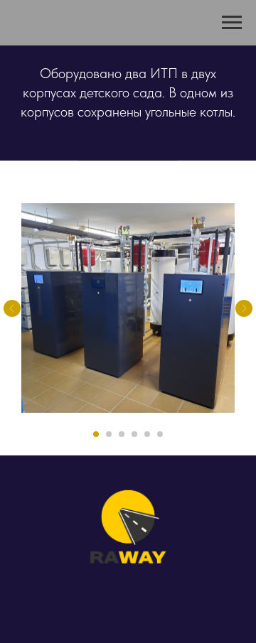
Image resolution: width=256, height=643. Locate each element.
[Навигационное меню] (232, 23)
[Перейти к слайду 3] (121, 434)
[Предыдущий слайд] (12, 308)
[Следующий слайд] (243, 308)
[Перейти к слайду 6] (160, 434)
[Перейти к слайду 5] (147, 434)
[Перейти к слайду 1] (96, 434)
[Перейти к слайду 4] (134, 434)
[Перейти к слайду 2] (109, 434)
